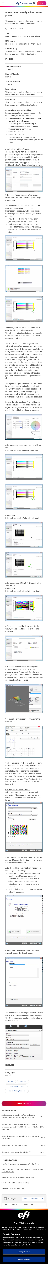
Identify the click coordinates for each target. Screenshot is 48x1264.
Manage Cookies (24, 1252)
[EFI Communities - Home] (24, 3)
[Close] (44, 1234)
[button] (25, 1199)
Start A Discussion (24, 1103)
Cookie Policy (28, 1245)
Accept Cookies (24, 1259)
